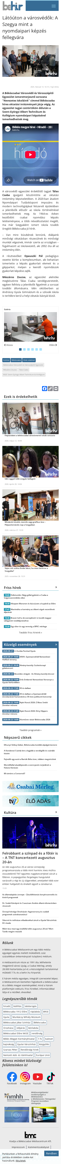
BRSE (45, 1011)
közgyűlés (44, 1044)
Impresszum (18, 1147)
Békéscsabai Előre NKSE (15, 1033)
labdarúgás (31, 1006)
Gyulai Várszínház (26, 1044)
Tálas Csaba (23, 370)
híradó (6, 1006)
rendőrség (37, 1033)
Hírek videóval (29, 360)
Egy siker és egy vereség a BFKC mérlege (29, 626)
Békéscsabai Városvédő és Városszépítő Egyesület (23, 365)
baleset (49, 1038)
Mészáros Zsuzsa (10, 370)
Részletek (20, 1160)
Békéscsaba (16, 360)
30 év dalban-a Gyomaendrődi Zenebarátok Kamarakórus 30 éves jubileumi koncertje (27, 695)
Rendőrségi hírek (29, 1049)
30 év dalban (25, 688)
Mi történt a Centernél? (14, 773)
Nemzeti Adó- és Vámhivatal (18, 1055)
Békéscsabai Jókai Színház (16, 1022)
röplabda (35, 1011)
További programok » (30, 730)
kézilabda (33, 1027)
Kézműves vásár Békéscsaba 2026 (35, 719)
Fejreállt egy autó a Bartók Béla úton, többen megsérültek (30, 759)
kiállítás (17, 1006)
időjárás (21, 1027)
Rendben (51, 1153)
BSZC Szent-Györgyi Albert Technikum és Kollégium (24, 374)
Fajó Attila (55, 87)
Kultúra (6, 360)
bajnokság (8, 1044)
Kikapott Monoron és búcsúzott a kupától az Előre (33, 603)
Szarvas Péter (10, 1049)
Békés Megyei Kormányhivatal (19, 1038)
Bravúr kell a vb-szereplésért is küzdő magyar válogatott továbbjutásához (27, 619)
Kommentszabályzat (38, 1147)
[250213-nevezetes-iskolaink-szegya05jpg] (30, 327)
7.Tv (40, 1038)
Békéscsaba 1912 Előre (15, 1011)
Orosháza (8, 1027)
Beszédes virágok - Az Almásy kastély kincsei (34, 674)
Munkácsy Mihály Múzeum (27, 1017)
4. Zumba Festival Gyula (25, 651)
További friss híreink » (30, 632)
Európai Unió (43, 1055)
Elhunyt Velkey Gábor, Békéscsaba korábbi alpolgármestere (30, 745)
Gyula (6, 1017)
